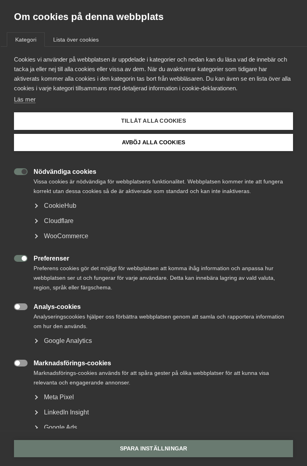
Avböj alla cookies (153, 142)
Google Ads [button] (60, 427)
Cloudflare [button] (59, 220)
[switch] (16, 170)
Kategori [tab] (25, 39)
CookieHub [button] (60, 205)
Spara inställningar (153, 449)
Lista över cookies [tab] (76, 39)
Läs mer (25, 99)
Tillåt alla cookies (153, 121)
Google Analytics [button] (68, 340)
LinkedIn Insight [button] (66, 412)
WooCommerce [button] (66, 236)
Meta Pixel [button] (59, 397)
